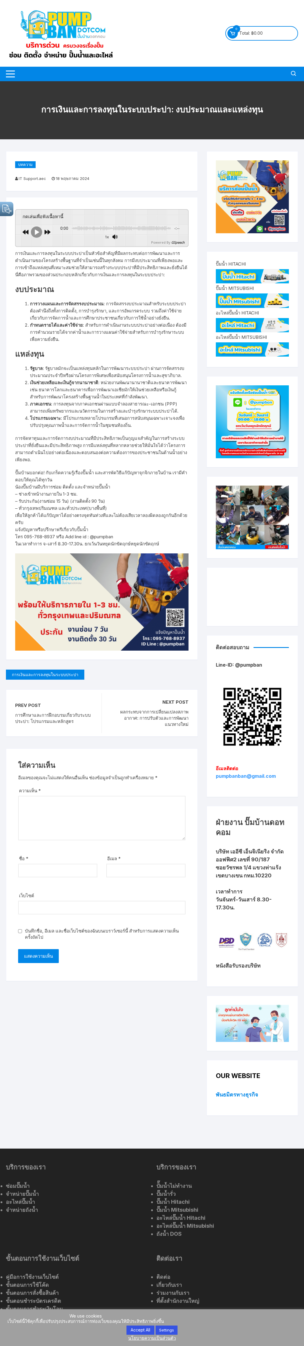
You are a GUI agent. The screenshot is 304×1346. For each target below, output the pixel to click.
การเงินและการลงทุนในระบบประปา (45, 674)
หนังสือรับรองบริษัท (238, 965)
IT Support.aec (32, 178)
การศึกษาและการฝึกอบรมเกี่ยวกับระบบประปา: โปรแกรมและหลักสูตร (53, 718)
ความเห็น (30, 790)
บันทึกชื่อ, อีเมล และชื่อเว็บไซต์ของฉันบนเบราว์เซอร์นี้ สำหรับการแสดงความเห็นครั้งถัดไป (102, 934)
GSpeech (178, 242)
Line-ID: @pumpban (239, 665)
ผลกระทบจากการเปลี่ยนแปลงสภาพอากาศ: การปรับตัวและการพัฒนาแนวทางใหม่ (154, 718)
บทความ (25, 164)
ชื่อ (23, 858)
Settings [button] (166, 1330)
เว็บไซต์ (26, 895)
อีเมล (114, 858)
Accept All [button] (140, 1329)
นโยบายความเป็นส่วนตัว (152, 1338)
